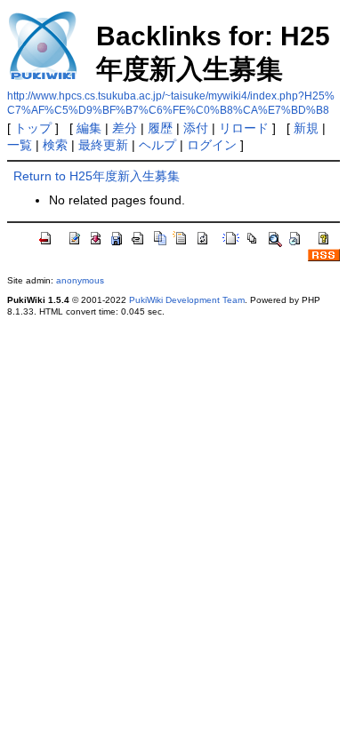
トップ (33, 128)
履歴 (160, 128)
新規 (306, 128)
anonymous (80, 280)
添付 (195, 128)
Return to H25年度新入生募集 (96, 176)
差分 (124, 128)
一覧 (19, 145)
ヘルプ (157, 145)
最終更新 (103, 145)
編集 (89, 128)
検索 (55, 145)
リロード (244, 128)
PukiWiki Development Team (187, 300)
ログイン (212, 145)
